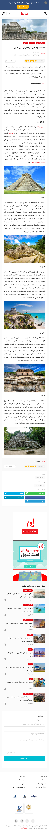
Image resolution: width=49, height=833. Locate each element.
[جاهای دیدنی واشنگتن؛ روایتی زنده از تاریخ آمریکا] (39, 623)
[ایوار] (24, 13)
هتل (23, 783)
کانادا (30, 649)
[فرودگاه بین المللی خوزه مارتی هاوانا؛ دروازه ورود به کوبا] (39, 667)
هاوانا (30, 664)
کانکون (25, 43)
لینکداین (20, 497)
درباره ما (44, 780)
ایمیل (43, 729)
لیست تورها (24, 7)
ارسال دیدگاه (24, 758)
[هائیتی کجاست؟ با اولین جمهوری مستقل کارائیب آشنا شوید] (39, 608)
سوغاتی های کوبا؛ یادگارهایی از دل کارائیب (20, 682)
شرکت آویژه (24, 828)
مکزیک (32, 43)
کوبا (31, 679)
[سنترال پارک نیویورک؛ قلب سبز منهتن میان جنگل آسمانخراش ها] (39, 697)
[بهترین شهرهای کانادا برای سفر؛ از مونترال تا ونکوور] (39, 652)
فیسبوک (42, 497)
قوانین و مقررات (42, 783)
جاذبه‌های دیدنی (39, 485)
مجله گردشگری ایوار (41, 787)
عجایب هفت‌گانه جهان (38, 162)
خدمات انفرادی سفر (18, 787)
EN (9, 13)
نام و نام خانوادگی (40, 720)
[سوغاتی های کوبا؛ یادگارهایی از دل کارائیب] (39, 682)
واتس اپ (41, 493)
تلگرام (42, 501)
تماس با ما (44, 776)
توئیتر (21, 493)
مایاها (11, 133)
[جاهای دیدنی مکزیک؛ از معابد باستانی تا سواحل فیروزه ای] (39, 638)
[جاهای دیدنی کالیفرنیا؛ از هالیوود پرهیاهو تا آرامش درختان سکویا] (39, 593)
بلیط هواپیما (20, 780)
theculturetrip (40, 478)
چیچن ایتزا (41, 126)
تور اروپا (22, 776)
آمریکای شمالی (40, 43)
